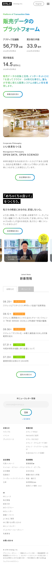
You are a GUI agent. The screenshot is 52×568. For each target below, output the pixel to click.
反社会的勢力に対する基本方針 (14, 558)
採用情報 (29, 460)
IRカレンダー (8, 511)
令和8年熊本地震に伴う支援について (19, 348)
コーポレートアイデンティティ (14, 478)
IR (4, 493)
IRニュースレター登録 (26, 398)
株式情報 (6, 500)
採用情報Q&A (31, 482)
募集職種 (29, 464)
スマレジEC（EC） (32, 439)
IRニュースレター (9, 526)
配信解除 (27, 419)
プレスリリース (8, 439)
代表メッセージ (8, 464)
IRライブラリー (8, 508)
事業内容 (29, 428)
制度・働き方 (31, 478)
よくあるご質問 (8, 519)
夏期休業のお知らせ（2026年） (16, 361)
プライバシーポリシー (10, 553)
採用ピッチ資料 (34, 486)
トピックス (6, 432)
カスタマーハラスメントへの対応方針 (33, 556)
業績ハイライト (8, 515)
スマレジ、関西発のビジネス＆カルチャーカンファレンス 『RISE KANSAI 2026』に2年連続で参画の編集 (25, 319)
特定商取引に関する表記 (35, 558)
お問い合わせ (8, 541)
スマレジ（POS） (32, 432)
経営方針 (6, 504)
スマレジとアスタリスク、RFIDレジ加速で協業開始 (24, 305)
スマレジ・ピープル (33, 467)
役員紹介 (6, 475)
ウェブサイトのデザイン (11, 561)
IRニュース (26, 289)
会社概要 (6, 471)
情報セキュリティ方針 (27, 553)
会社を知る (30, 471)
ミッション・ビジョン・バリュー (14, 467)
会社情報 (6, 460)
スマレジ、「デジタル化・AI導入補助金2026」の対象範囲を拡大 (25, 334)
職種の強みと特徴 (32, 475)
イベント (6, 436)
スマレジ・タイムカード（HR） (37, 443)
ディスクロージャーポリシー (13, 530)
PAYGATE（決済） (32, 436)
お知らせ (10, 289)
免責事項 (6, 534)
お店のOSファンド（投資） (35, 453)
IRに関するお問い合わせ (12, 522)
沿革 (4, 482)
